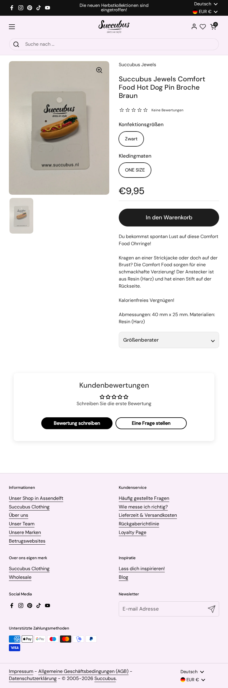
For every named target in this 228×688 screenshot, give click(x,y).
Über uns (18, 515)
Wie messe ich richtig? (143, 507)
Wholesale (20, 577)
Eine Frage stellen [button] (151, 423)
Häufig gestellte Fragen (144, 498)
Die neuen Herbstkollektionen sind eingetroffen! (114, 7)
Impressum (21, 671)
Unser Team (21, 524)
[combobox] (114, 44)
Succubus (105, 678)
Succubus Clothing (29, 507)
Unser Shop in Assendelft (36, 498)
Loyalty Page (132, 532)
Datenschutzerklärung (33, 678)
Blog (123, 577)
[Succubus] (114, 27)
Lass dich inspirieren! (142, 568)
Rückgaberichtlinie (139, 524)
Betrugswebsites (27, 541)
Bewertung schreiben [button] (77, 423)
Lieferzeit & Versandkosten (148, 515)
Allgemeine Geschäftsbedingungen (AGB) (83, 671)
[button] (213, 27)
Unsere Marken (25, 532)
